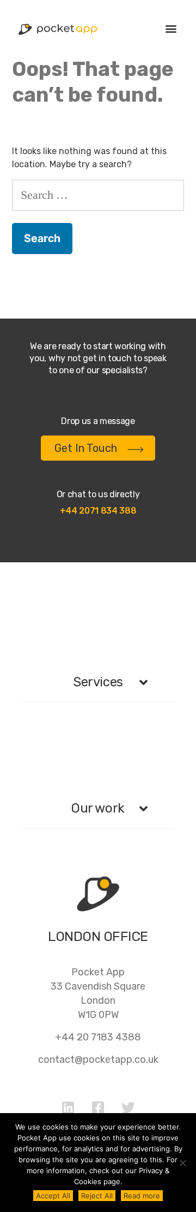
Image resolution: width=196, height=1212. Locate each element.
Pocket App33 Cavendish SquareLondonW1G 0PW (98, 993)
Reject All (97, 1195)
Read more (142, 1195)
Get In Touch (85, 448)
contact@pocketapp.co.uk (98, 1060)
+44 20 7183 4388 (98, 1037)
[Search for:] (98, 194)
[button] (171, 28)
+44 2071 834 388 (98, 510)
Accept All (53, 1195)
